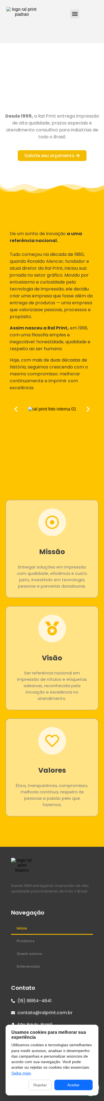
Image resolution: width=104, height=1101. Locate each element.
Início (22, 928)
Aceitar (73, 1085)
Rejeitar (40, 1085)
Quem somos (29, 953)
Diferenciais (28, 966)
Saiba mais (21, 1073)
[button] (74, 14)
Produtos (25, 941)
